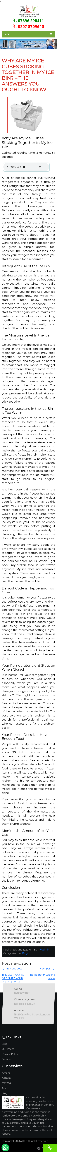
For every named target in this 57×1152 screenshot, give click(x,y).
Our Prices (8, 1049)
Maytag (6, 1083)
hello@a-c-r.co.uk (24, 1003)
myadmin (44, 949)
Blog (25, 953)
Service (6, 1059)
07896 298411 (30, 21)
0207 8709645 (30, 26)
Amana (6, 1072)
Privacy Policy (10, 1054)
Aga (4, 1088)
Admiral (6, 1077)
